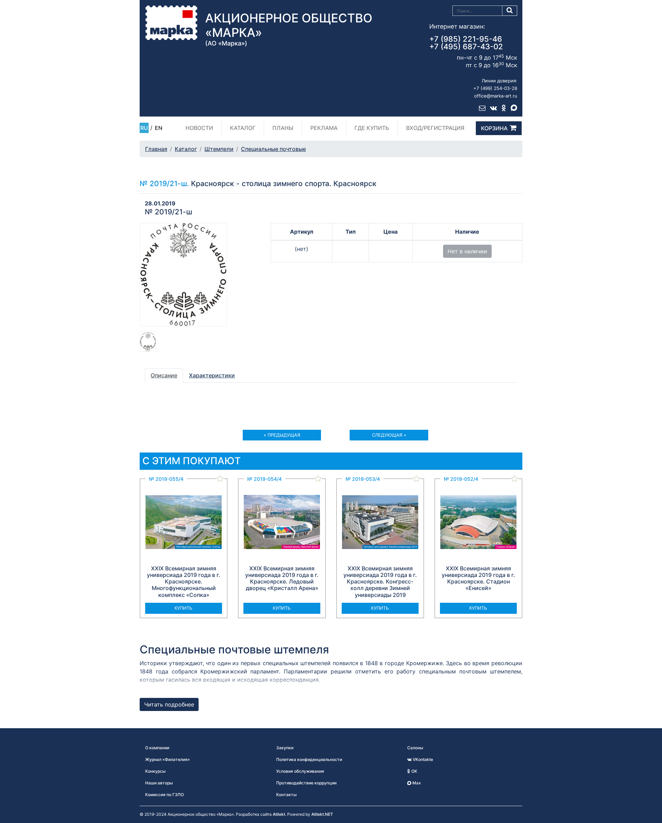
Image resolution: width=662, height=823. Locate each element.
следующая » (389, 435)
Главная (156, 148)
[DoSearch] (509, 11)
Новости (199, 127)
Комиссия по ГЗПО (164, 794)
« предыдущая (282, 435)
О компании (157, 747)
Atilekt (279, 814)
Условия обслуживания (300, 771)
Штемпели (218, 148)
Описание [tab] (164, 375)
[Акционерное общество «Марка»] (171, 22)
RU (144, 127)
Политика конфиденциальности (309, 759)
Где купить (371, 127)
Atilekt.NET (322, 814)
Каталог (242, 127)
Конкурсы (155, 771)
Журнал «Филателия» (167, 759)
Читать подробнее (169, 704)
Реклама (324, 127)
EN (158, 127)
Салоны (415, 747)
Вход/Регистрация (435, 127)
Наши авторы (159, 782)
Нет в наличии (467, 251)
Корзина (494, 128)
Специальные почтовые (273, 148)
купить (183, 608)
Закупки (284, 747)
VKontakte (422, 759)
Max (416, 782)
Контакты (286, 794)
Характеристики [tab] (212, 375)
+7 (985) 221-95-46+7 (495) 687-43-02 (466, 42)
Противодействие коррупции (306, 782)
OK (413, 771)
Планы (282, 127)
